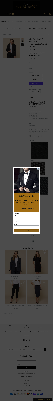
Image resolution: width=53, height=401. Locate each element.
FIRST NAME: (17, 213)
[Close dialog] (38, 169)
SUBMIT (26, 230)
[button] (26, 180)
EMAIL (15, 224)
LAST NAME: (17, 219)
